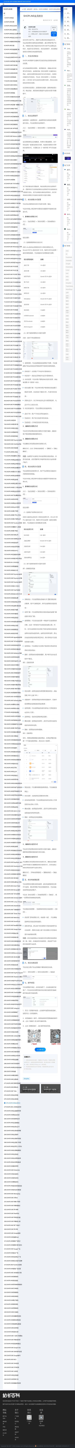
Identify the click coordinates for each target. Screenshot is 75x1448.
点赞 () (40, 1049)
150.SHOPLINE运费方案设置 (12, 606)
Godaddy (69, 260)
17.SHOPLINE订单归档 (10, 81)
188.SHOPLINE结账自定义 (12, 755)
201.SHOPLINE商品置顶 (11, 807)
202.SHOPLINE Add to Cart (12, 811)
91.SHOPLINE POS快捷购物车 (13, 373)
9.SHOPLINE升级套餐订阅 (11, 49)
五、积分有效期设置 (67, 30)
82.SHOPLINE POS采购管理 (12, 337)
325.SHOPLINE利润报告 (11, 1296)
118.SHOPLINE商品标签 (11, 479)
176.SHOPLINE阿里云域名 (11, 708)
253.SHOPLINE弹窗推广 (11, 1012)
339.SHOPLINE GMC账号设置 (13, 1351)
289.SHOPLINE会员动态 (11, 1154)
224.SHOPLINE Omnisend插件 (13, 898)
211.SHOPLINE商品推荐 (11, 846)
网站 (67, 322)
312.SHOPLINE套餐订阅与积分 (13, 1245)
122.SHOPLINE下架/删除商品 (12, 495)
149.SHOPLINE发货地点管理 (12, 602)
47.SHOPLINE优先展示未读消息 (13, 199)
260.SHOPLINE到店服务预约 (12, 1040)
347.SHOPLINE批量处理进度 (12, 1383)
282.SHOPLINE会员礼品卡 (12, 1126)
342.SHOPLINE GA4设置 (11, 1363)
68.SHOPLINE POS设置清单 (12, 282)
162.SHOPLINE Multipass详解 (13, 653)
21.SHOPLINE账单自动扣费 (12, 97)
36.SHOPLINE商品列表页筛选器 (13, 156)
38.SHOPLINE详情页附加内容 (12, 164)
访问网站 (54, 34)
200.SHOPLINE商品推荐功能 (12, 803)
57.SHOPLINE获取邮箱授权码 (12, 239)
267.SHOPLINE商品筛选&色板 (12, 1067)
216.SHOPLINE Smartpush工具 (13, 866)
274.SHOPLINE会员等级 (11, 1095)
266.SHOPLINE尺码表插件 (12, 1063)
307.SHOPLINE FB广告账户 (12, 1225)
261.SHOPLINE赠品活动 (11, 1044)
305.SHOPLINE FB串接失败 (12, 1217)
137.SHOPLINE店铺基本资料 (12, 554)
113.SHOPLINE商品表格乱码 (12, 460)
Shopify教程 (69, 109)
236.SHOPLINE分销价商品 (12, 945)
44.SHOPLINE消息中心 (11, 187)
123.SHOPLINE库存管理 (11, 499)
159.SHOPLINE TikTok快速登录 (13, 641)
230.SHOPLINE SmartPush (12, 921)
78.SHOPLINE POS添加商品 (12, 321)
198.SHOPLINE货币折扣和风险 (13, 795)
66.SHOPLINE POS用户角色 (12, 274)
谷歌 (67, 354)
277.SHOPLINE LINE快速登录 (12, 1107)
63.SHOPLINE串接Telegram (12, 262)
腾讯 (67, 341)
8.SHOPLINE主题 (9, 45)
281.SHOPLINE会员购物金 (11, 1122)
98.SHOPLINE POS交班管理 (12, 400)
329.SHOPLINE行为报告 (11, 1312)
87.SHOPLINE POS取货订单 (12, 357)
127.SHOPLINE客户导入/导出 (12, 515)
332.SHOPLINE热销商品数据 (12, 1324)
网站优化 (67, 326)
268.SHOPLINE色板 (10, 1071)
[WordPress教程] (65, 70)
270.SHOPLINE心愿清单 (11, 1079)
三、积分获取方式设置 (67, 21)
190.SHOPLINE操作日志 (11, 763)
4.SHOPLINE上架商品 (10, 29)
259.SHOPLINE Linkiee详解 (12, 1036)
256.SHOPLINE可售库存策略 (12, 1024)
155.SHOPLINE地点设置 (11, 625)
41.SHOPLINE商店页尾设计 (12, 175)
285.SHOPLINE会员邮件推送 (12, 1138)
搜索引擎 (67, 311)
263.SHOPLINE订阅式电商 (12, 1051)
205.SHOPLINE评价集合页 (12, 823)
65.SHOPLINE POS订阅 (11, 270)
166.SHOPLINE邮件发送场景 (12, 669)
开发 (4, 1427)
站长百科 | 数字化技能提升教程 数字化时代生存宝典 (18, 1)
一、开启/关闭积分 (67, 13)
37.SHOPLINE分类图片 (10, 160)
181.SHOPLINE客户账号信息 (12, 728)
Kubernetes (69, 267)
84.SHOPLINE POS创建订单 (12, 345)
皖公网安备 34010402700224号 (46, 1446)
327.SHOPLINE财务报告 (11, 1304)
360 (67, 251)
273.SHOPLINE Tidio (10, 1091)
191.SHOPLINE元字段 (10, 767)
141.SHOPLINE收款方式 (11, 570)
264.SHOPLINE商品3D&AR (12, 1055)
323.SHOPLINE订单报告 (11, 1288)
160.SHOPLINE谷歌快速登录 (12, 645)
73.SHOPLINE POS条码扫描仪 (13, 302)
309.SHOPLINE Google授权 (12, 1233)
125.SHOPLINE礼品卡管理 (11, 507)
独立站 (36, 9)
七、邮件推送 (67, 38)
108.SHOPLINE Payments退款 (13, 440)
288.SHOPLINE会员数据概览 (12, 1150)
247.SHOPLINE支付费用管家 (12, 988)
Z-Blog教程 (69, 49)
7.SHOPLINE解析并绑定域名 (12, 41)
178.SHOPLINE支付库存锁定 (12, 716)
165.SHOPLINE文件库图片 (12, 665)
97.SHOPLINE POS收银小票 (12, 396)
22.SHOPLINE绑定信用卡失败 (12, 100)
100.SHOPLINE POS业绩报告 (12, 408)
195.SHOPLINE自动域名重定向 (13, 783)
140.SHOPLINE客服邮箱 (11, 566)
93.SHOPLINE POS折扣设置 (12, 381)
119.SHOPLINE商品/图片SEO (12, 483)
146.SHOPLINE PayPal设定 (12, 590)
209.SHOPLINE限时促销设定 (12, 838)
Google (68, 263)
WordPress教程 (69, 71)
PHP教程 (69, 130)
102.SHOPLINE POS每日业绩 (12, 416)
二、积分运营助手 (67, 17)
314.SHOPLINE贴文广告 (11, 1253)
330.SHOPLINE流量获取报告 (12, 1316)
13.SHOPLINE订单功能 (10, 65)
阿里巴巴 (67, 358)
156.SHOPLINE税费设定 (11, 629)
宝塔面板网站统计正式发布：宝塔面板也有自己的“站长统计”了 (69, 199)
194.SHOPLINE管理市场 (11, 779)
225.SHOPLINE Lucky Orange (13, 901)
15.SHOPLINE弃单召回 (10, 73)
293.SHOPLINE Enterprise (12, 1170)
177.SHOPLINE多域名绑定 (11, 712)
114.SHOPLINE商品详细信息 (12, 463)
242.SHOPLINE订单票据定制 (12, 969)
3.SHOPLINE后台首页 (10, 26)
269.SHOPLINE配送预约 (11, 1075)
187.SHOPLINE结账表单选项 (12, 752)
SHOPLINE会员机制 (29, 1089)
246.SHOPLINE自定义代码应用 (13, 984)
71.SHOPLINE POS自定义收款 (13, 294)
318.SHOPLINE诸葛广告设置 (12, 1268)
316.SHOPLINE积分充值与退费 (13, 1261)
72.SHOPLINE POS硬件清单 (12, 298)
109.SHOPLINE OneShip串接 (12, 444)
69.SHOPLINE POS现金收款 (12, 286)
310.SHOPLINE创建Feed (11, 1237)
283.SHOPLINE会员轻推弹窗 (12, 1130)
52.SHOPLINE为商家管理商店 (12, 219)
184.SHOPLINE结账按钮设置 (12, 740)
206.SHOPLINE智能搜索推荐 (12, 827)
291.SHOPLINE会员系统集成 (12, 1162)
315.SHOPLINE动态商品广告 (12, 1257)
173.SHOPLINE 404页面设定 (12, 696)
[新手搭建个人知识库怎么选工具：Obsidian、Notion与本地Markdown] (65, 169)
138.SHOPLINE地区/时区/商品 (13, 558)
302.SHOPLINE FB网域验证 (12, 1205)
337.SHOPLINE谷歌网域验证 (12, 1343)
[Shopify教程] (65, 109)
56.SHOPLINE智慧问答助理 (12, 235)
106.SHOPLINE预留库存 (11, 432)
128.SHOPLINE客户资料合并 (12, 519)
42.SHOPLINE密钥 (9, 179)
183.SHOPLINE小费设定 (11, 736)
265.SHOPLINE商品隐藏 (11, 1059)
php (67, 273)
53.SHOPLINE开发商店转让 (12, 223)
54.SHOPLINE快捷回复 (11, 227)
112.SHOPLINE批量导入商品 (12, 456)
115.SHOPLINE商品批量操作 (12, 467)
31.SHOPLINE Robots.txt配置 (12, 136)
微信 (67, 301)
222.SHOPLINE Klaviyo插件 (12, 890)
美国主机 (67, 336)
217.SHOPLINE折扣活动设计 (12, 870)
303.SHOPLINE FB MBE (11, 1209)
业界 (67, 292)
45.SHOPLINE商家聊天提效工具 (13, 191)
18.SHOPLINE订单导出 (10, 85)
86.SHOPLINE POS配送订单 (12, 353)
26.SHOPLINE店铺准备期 (11, 116)
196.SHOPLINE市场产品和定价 (13, 787)
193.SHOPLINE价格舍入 (11, 775)
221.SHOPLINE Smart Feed (12, 886)
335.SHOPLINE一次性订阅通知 (13, 1336)
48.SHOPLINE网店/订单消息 (12, 203)
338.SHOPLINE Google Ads (12, 1347)
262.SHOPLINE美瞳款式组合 (12, 1047)
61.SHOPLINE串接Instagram (12, 254)
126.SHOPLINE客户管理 (11, 511)
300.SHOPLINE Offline (11, 1197)
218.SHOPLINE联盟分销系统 (12, 874)
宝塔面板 (67, 297)
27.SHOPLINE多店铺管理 (11, 120)
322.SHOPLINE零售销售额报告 (13, 1284)
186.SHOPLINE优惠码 (10, 748)
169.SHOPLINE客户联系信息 (12, 681)
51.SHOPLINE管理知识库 (11, 215)
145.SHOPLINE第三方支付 (12, 586)
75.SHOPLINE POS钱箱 (11, 310)
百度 (67, 319)
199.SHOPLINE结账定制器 (12, 799)
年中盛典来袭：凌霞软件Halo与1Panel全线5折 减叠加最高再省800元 (69, 214)
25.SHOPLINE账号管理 (11, 112)
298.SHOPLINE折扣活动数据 (12, 1190)
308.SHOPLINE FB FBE (11, 1229)
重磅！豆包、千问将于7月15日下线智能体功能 (69, 185)
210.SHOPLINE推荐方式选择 (12, 842)
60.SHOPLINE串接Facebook (12, 250)
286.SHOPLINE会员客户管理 (12, 1142)
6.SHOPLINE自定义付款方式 (12, 37)
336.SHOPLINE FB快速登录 (12, 1339)
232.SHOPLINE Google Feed (12, 929)
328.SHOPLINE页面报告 (11, 1308)
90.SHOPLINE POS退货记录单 (13, 369)
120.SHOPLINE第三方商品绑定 (13, 487)
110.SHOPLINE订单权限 (11, 448)
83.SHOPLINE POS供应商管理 (13, 341)
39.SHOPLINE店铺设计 (11, 168)
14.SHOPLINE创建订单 (10, 69)
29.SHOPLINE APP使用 (11, 128)
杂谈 (67, 315)
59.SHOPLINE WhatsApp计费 (13, 246)
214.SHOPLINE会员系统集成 (12, 858)
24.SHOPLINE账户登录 (11, 108)
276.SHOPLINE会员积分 (13, 1103)
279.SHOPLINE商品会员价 (12, 1115)
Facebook (69, 257)
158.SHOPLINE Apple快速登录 (13, 637)
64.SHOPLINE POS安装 (11, 266)
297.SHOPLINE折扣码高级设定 (13, 1186)
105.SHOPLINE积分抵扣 (11, 428)
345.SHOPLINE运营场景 (11, 1375)
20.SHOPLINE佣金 (9, 93)
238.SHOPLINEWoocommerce (13, 953)
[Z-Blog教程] (65, 48)
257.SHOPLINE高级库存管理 (12, 1028)
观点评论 (67, 350)
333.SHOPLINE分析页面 (11, 1328)
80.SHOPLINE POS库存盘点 (12, 329)
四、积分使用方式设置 (67, 26)
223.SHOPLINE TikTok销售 (12, 894)
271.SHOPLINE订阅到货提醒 (12, 1083)
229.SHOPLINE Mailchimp (12, 917)
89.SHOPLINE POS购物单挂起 (13, 365)
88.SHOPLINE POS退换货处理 (13, 361)
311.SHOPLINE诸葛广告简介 (12, 1241)
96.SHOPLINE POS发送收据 (12, 392)
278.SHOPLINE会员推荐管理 (12, 1111)
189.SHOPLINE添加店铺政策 (12, 759)
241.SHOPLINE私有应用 (11, 965)
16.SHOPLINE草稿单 (10, 77)
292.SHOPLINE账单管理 (11, 1166)
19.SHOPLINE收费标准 (10, 89)
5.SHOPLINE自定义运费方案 (12, 33)
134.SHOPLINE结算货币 (11, 542)
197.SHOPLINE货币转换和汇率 (13, 791)
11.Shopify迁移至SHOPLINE (12, 57)
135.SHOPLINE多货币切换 (12, 546)
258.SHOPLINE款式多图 (11, 1032)
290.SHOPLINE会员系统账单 (12, 1158)
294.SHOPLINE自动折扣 (11, 1174)
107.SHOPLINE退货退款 (11, 436)
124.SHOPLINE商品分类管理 (12, 503)
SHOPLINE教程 (43, 9)
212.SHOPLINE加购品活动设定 (13, 850)
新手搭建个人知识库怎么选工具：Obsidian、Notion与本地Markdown (69, 170)
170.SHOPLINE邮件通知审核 (12, 684)
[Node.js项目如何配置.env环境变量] (65, 229)
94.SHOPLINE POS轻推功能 (12, 385)
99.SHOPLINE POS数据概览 (12, 404)
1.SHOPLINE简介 (9, 18)
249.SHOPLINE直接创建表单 (12, 996)
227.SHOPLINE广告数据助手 (12, 909)
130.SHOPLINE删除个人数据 (12, 527)
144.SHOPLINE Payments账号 (13, 582)
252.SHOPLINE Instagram (12, 1008)
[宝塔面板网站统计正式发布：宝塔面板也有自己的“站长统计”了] (65, 199)
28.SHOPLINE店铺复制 (11, 124)
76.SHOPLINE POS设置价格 (12, 314)
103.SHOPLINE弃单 (10, 420)
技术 (67, 307)
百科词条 (54, 28)
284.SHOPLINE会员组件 (11, 1134)
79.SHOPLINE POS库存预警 (12, 325)
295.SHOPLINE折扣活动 (11, 1178)
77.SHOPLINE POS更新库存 (12, 318)
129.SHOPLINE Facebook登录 (13, 523)
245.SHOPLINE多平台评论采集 (13, 980)
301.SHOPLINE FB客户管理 (12, 1201)
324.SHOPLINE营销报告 (11, 1292)
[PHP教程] (65, 129)
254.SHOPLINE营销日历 (11, 1016)
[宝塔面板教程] (65, 85)
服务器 (5, 1430)
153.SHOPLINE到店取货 (11, 617)
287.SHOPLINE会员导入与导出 (13, 1146)
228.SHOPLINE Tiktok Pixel (12, 913)
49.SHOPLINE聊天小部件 (11, 207)
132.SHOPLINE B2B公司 (11, 535)
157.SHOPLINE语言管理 (11, 633)
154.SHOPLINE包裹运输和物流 (13, 621)
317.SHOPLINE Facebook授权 (13, 1264)
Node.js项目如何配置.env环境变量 (69, 229)
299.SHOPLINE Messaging (12, 1193)
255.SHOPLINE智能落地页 (12, 1020)
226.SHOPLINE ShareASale (12, 905)
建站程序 (29, 9)
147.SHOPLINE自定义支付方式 (13, 594)
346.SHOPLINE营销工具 (11, 1379)
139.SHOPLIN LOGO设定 (11, 562)
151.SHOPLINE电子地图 (11, 609)
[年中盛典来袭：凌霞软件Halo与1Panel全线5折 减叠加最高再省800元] (65, 214)
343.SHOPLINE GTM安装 (11, 1367)
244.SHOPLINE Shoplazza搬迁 (13, 976)
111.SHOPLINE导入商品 (11, 452)
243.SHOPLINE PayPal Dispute (13, 973)
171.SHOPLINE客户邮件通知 (12, 688)
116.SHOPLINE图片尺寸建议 (12, 471)
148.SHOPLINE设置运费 (11, 598)
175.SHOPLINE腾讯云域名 (11, 704)
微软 (67, 304)
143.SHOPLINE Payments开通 (13, 578)
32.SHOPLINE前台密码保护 (12, 140)
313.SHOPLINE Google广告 (12, 1249)
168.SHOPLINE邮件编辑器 (12, 677)
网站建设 (67, 331)
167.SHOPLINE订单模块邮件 (12, 673)
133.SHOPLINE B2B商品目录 (12, 538)
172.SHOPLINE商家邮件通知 (12, 692)
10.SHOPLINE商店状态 (10, 53)
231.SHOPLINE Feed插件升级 (12, 925)
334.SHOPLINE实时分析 (11, 1332)
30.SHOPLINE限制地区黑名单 (12, 132)
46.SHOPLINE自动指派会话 (12, 195)
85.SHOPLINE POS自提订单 (12, 349)
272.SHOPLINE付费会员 (11, 1087)
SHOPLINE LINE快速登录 (51, 1089)
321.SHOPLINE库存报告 (11, 1280)
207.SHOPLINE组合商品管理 (12, 830)
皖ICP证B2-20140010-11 (62, 1446)
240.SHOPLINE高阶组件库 (12, 961)
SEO (67, 276)
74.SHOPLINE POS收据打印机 (13, 306)
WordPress (69, 289)
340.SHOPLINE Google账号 (12, 1355)
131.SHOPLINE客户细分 (11, 531)
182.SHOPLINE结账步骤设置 (12, 732)
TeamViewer (69, 286)
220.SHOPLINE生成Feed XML (13, 882)
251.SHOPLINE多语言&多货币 (12, 1004)
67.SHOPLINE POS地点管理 (12, 278)
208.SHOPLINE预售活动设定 (12, 834)
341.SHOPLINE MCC (10, 1359)
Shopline (26, 1078)
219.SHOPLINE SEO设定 (11, 878)
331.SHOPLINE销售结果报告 (12, 1320)
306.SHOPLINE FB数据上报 (12, 1221)
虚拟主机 (67, 345)
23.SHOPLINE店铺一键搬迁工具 (13, 104)
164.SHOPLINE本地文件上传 (12, 661)
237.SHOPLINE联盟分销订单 (12, 949)
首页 (24, 9)
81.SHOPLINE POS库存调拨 (12, 333)
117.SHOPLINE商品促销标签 (12, 475)
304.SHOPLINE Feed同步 (11, 1213)
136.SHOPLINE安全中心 (11, 550)
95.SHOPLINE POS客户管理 (12, 389)
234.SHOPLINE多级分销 (11, 937)
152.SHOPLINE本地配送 (11, 613)
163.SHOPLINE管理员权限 (12, 657)
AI (66, 254)
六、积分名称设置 (67, 34)
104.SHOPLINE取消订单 (11, 424)
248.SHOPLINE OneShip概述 (12, 992)
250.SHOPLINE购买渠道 (11, 1000)
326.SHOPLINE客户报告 (11, 1300)
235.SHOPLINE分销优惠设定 (12, 941)
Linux (67, 270)
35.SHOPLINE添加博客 (11, 152)
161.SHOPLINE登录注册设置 (12, 649)
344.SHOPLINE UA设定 (11, 1371)
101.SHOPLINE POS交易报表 (12, 412)
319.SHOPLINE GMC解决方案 (13, 1272)
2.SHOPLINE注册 (9, 22)
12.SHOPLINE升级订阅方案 (12, 61)
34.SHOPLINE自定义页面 (11, 148)
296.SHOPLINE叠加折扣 (11, 1182)
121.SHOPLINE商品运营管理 (12, 491)
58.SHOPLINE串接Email (11, 243)
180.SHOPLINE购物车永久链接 (13, 724)
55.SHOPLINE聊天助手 (11, 231)
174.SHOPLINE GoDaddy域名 (13, 700)
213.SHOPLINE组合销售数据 (12, 854)
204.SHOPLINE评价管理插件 (12, 819)
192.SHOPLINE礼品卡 (10, 771)
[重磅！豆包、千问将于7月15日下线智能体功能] (65, 184)
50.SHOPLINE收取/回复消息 (12, 211)
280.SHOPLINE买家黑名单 (12, 1118)
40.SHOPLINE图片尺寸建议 (12, 172)
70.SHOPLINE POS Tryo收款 (12, 290)
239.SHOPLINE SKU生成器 (12, 957)
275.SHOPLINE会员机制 (11, 1099)
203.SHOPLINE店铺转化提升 (12, 815)
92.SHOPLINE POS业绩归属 (12, 377)
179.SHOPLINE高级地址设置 (12, 720)
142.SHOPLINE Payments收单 (13, 574)
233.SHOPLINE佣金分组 (11, 933)
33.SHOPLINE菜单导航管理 (12, 144)
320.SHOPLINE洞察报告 (11, 1276)
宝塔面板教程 (69, 85)
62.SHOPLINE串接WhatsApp (12, 258)
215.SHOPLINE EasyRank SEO (13, 862)
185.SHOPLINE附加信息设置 (12, 744)
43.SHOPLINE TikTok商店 (11, 183)
